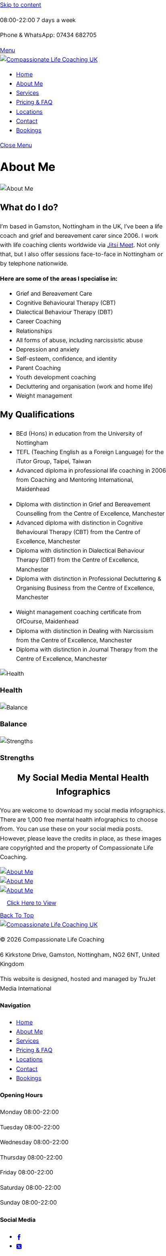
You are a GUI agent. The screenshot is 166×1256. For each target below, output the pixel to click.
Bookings (29, 130)
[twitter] (19, 1245)
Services (27, 92)
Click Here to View (31, 902)
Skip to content (20, 4)
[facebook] (19, 1236)
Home (24, 74)
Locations (29, 111)
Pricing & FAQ (34, 102)
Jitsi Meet (120, 244)
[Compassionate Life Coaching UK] (49, 59)
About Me (29, 83)
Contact (26, 120)
